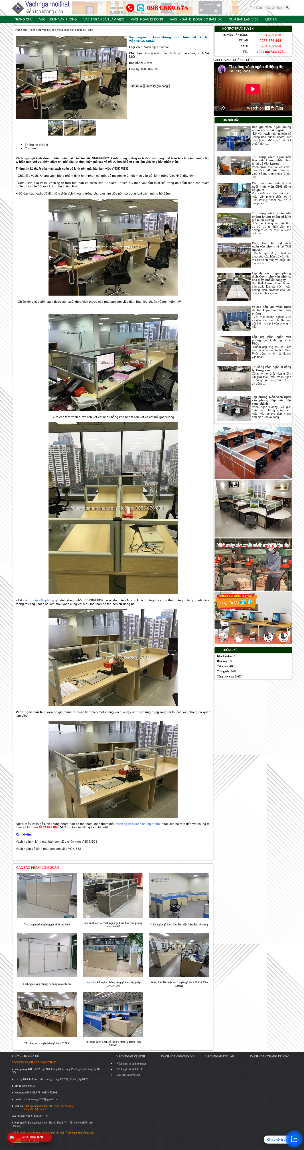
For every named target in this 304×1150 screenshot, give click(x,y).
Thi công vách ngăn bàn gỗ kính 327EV (47, 1043)
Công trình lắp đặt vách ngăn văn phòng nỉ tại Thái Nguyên (271, 246)
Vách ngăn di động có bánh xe (196, 19)
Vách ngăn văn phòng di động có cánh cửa (47, 984)
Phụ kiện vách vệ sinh (128, 1074)
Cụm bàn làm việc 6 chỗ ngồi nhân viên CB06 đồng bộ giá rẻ (271, 187)
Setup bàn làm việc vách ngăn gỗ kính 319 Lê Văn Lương (179, 984)
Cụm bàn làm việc (244, 19)
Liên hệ (271, 19)
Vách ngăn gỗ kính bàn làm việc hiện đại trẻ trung (179, 924)
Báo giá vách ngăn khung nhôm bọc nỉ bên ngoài (271, 128)
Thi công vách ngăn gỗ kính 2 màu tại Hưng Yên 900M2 (113, 1043)
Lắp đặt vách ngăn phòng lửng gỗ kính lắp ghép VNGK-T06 (113, 984)
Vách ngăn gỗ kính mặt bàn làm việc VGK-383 (48, 848)
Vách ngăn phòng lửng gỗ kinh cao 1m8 (47, 924)
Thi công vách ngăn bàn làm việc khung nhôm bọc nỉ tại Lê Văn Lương (271, 160)
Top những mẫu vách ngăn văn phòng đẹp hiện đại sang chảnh (271, 400)
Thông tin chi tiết (36, 144)
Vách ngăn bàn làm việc (103, 19)
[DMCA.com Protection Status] (25, 1142)
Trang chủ (23, 19)
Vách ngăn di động (147, 19)
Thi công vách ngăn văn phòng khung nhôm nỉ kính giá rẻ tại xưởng (271, 217)
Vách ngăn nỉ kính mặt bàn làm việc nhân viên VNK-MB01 (56, 841)
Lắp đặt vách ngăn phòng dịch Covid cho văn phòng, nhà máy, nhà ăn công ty (271, 277)
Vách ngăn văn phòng (58, 19)
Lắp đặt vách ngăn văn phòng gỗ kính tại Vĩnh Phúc (271, 340)
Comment (32, 148)
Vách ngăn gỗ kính (29, 158)
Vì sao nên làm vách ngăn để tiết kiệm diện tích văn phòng (271, 310)
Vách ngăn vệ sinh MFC (130, 1069)
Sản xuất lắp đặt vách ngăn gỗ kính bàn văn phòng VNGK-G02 (113, 924)
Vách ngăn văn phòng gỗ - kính (75, 29)
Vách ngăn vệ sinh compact (131, 1063)
